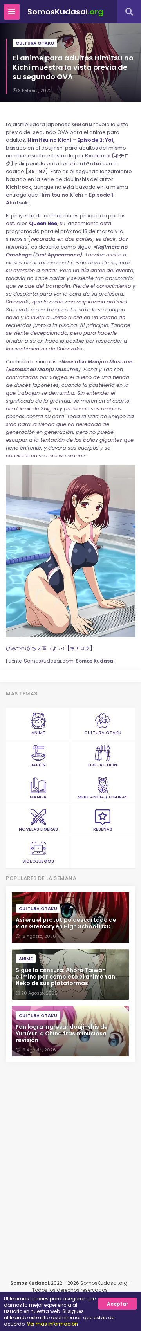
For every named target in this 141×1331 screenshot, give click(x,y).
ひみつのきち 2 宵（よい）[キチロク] (49, 648)
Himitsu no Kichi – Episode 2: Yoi (70, 140)
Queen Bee (43, 223)
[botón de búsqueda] (129, 12)
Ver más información (52, 1323)
